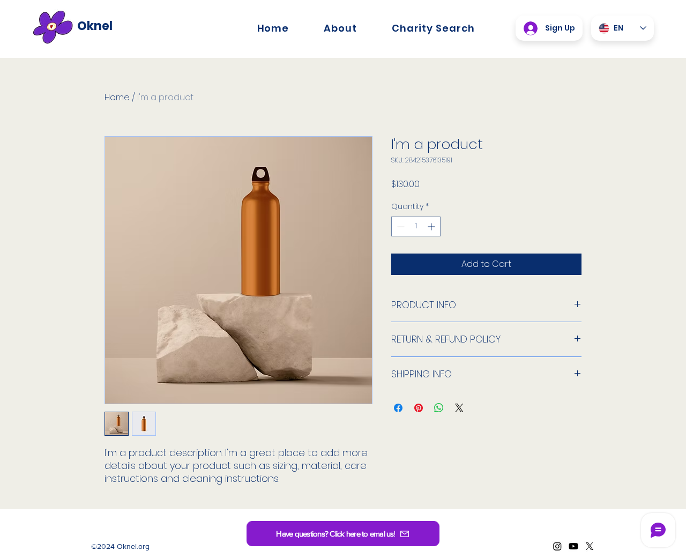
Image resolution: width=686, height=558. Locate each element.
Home (117, 97)
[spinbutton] (416, 226)
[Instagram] (557, 546)
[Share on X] (459, 407)
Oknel (95, 26)
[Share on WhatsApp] (439, 407)
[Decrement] (399, 226)
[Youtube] (573, 546)
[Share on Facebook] (398, 407)
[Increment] (432, 226)
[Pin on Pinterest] (418, 407)
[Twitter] (589, 546)
